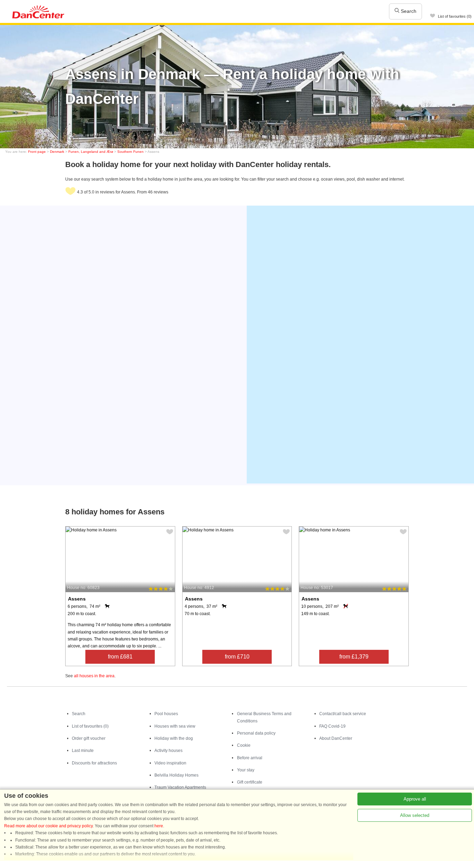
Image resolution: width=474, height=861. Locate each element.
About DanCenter (335, 738)
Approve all (415, 799)
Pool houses (166, 713)
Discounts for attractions (94, 763)
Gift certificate (249, 782)
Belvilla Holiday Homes (176, 775)
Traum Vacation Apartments (180, 787)
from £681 (120, 657)
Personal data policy (256, 733)
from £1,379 (354, 657)
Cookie (244, 745)
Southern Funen (130, 152)
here (158, 825)
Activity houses (168, 750)
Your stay (245, 770)
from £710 (237, 657)
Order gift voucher (88, 738)
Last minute (83, 750)
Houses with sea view (174, 726)
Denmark (57, 152)
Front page (37, 152)
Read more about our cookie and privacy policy (48, 825)
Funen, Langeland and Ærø (90, 152)
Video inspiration (170, 763)
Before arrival (249, 757)
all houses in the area (94, 675)
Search (407, 11)
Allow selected (414, 815)
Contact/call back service (342, 713)
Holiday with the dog (173, 738)
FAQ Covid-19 (332, 726)
